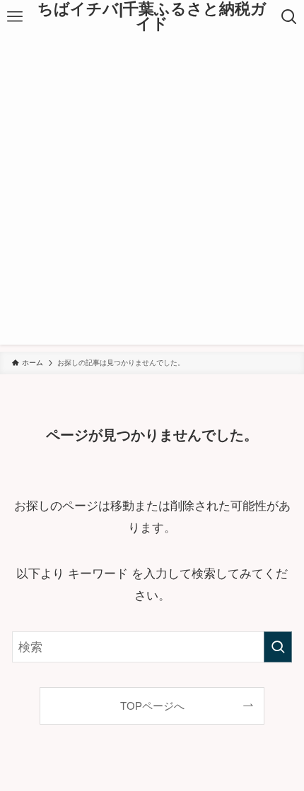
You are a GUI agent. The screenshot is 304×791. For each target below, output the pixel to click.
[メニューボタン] (15, 17)
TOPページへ (152, 706)
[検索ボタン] (289, 17)
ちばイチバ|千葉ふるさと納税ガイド (152, 17)
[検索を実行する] (278, 646)
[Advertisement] (152, 193)
